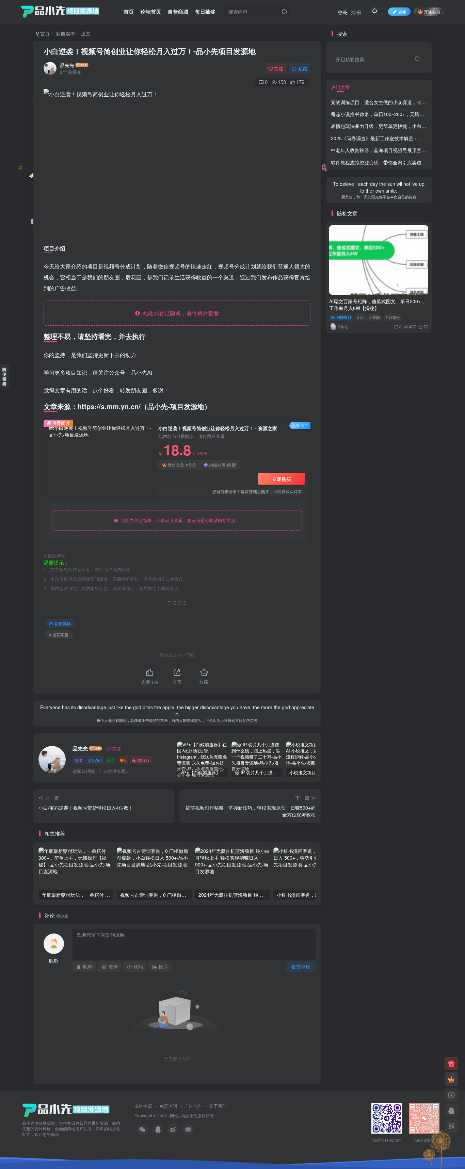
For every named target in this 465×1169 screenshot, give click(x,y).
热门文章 (340, 87)
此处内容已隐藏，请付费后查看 (179, 313)
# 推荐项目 (59, 634)
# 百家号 (393, 317)
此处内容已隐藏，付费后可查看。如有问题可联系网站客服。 (179, 520)
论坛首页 (151, 11)
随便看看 (4, 376)
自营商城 (178, 11)
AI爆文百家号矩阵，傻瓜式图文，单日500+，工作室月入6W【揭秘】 (377, 304)
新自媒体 (65, 33)
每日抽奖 (205, 11)
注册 (356, 12)
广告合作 (193, 1106)
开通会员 (432, 11)
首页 (129, 11)
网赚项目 (343, 317)
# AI (360, 317)
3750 (97, 760)
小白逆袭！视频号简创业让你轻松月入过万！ (150, 51)
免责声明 (168, 1106)
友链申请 (143, 1106)
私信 (302, 68)
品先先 (67, 65)
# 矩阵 (374, 317)
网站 (174, 1115)
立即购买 (281, 478)
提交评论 (300, 966)
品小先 (191, 1115)
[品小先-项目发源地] (66, 1109)
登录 (342, 12)
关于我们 (218, 1106)
